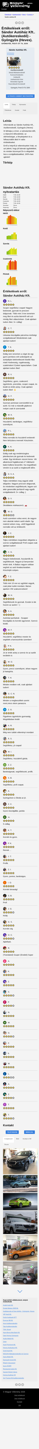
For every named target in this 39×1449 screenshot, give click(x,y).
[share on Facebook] (16, 24)
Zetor (5, 1341)
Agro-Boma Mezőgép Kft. (11, 1332)
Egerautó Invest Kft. (9, 1360)
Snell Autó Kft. (7, 1351)
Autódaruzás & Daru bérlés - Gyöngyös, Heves (18, 1311)
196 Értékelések (10, 52)
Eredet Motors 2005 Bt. (10, 1308)
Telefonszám (12, 1132)
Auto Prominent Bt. (9, 1345)
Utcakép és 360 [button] (27, 1139)
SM (19, 1405)
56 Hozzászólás (10, 54)
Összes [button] (6, 1144)
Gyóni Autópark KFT (10, 1317)
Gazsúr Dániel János (10, 1372)
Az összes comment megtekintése (20, 96)
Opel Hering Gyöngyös (10, 1335)
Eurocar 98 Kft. (8, 1320)
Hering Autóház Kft (9, 1375)
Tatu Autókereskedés (10, 1326)
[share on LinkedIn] (22, 24)
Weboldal (29, 1132)
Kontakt (4, 9)
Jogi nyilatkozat (19, 1395)
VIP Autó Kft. (7, 1314)
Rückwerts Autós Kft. (10, 1369)
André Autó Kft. (8, 1305)
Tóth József (7, 1329)
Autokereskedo (17, 14)
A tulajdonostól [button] (8, 1139)
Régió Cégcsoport (9, 1363)
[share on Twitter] (19, 24)
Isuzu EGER (7, 1366)
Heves (24, 14)
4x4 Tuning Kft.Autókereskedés (13, 1378)
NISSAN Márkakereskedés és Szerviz (15, 1354)
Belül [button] (17, 1139)
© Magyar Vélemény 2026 (14, 1392)
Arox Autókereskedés (10, 1323)
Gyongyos (30, 14)
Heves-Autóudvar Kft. (10, 1348)
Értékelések (8, 14)
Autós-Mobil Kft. (8, 1338)
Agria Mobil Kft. (8, 1357)
